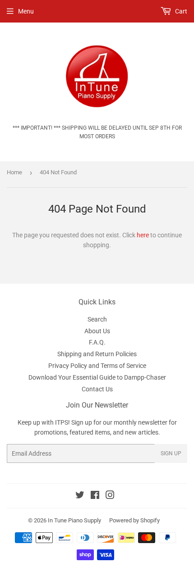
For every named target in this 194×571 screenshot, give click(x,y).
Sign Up (171, 453)
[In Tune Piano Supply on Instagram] (110, 496)
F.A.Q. (97, 342)
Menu (26, 11)
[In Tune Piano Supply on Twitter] (79, 496)
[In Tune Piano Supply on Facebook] (95, 496)
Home (14, 172)
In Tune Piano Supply (74, 520)
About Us (97, 331)
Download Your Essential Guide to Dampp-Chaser (97, 377)
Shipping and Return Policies (97, 354)
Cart (180, 11)
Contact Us (97, 389)
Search (97, 319)
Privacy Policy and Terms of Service (97, 365)
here (143, 235)
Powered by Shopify (134, 520)
